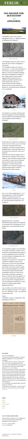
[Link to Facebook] (25, 437)
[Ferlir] (11, 3)
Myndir (3, 406)
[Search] (20, 3)
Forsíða (4, 402)
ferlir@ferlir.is (5, 389)
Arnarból (14, 21)
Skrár (14, 18)
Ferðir (3, 400)
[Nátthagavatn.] (14, 30)
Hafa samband (5, 404)
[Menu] (24, 3)
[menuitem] (20, 3)
